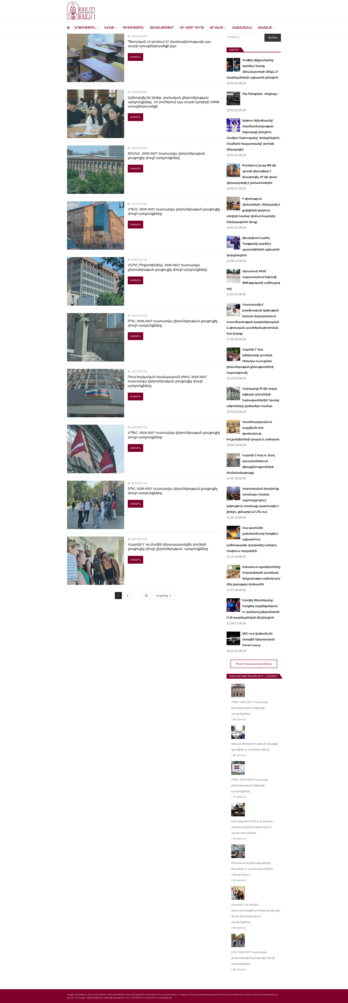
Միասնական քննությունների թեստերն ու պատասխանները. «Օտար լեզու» (252, 869)
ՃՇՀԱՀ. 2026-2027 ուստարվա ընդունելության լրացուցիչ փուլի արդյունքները (166, 156)
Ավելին (135, 56)
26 (146, 595)
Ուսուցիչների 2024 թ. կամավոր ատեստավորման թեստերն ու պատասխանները (252, 827)
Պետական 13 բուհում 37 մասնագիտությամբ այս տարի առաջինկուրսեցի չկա (169, 44)
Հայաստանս (242, 27)
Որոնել (272, 37)
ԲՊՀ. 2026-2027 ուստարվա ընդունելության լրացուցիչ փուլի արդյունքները (173, 323)
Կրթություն (85, 27)
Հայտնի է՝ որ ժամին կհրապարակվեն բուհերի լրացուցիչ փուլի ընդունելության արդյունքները (168, 547)
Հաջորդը (162, 595)
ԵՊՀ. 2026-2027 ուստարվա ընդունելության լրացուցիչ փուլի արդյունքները (173, 491)
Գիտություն (133, 27)
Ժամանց (265, 27)
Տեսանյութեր (162, 27)
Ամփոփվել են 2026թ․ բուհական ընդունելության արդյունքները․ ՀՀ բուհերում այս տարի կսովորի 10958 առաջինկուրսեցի (173, 102)
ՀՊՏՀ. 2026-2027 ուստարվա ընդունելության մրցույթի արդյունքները (250, 708)
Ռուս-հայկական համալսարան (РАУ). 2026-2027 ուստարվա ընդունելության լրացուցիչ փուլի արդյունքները (167, 381)
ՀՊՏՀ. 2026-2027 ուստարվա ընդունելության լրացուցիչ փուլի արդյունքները (174, 435)
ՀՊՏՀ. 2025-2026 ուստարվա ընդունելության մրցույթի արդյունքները (250, 785)
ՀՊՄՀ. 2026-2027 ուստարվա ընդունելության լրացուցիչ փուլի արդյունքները (174, 211)
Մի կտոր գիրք (192, 27)
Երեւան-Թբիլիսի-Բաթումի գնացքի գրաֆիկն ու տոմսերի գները (254, 746)
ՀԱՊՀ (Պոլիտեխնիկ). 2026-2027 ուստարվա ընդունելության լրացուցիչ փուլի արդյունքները (167, 267)
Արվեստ (216, 27)
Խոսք (109, 27)
